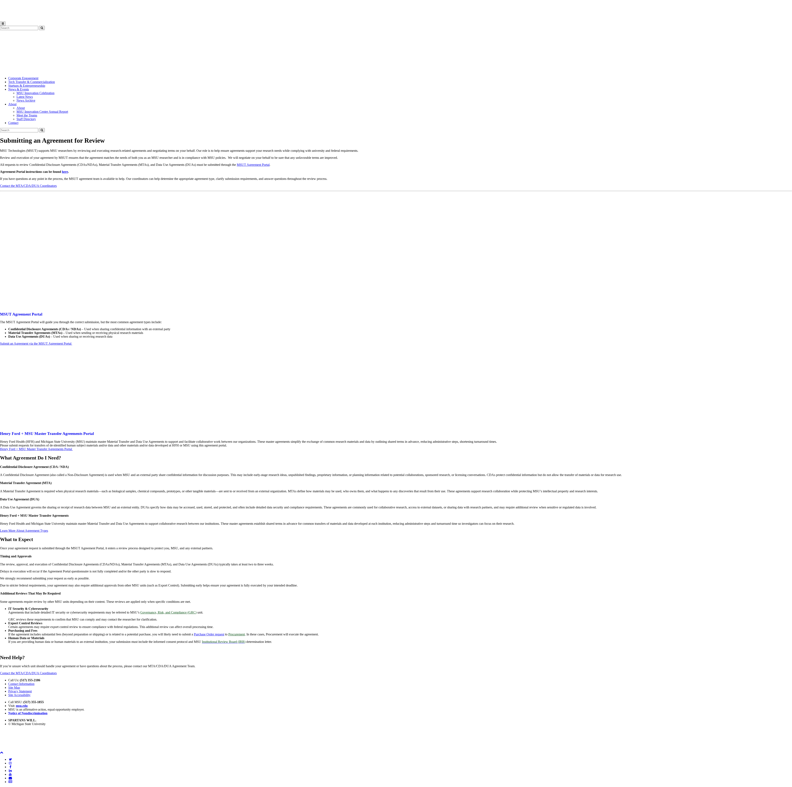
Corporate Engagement (23, 78)
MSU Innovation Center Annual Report (42, 111)
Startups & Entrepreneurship (26, 85)
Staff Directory (26, 119)
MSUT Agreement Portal (253, 164)
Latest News (24, 97)
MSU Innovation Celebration (35, 93)
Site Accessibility (19, 695)
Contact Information (21, 684)
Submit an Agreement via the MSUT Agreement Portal (36, 343)
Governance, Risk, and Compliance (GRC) (168, 612)
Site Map (14, 687)
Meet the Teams (26, 115)
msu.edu (22, 705)
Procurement (236, 634)
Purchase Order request (209, 634)
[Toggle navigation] (3, 23)
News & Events (18, 89)
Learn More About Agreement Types (24, 530)
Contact (13, 123)
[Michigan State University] (10, 19)
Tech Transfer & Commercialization (31, 82)
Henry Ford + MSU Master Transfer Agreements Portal (36, 449)
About (12, 104)
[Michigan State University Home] (10, 748)
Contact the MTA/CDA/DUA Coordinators (28, 186)
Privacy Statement (20, 691)
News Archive (25, 100)
